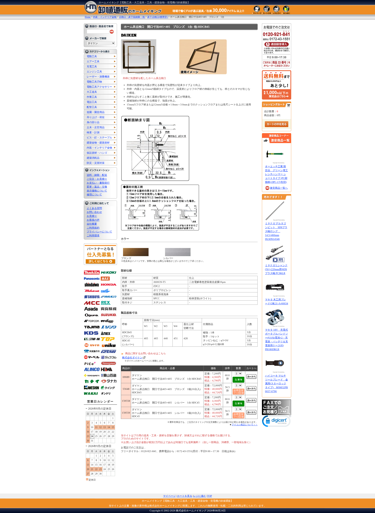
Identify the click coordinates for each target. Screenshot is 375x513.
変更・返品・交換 (97, 186)
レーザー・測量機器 (98, 76)
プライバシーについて (99, 231)
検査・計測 (93, 132)
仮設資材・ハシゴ (97, 152)
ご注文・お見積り (97, 178)
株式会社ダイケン (132, 357)
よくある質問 (94, 208)
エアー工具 (93, 61)
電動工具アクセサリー (99, 86)
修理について (94, 194)
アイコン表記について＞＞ (245, 424)
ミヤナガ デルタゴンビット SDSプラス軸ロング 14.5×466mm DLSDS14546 (276, 231)
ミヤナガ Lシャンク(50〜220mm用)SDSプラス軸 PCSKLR (276, 269)
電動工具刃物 (94, 81)
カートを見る (184, 495)
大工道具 (92, 91)
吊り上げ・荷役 (95, 117)
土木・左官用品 (95, 127)
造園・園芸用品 (95, 112)
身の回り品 (93, 122)
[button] (276, 422)
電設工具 (92, 102)
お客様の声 (93, 219)
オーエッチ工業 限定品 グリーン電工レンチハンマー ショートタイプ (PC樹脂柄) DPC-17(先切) (276, 174)
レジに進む (199, 495)
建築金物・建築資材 (98, 142)
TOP (209, 495)
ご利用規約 (93, 227)
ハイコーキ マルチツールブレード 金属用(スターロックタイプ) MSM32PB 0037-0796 (276, 383)
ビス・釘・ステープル (99, 137)
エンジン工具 (94, 71)
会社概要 (92, 223)
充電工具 (92, 66)
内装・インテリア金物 (99, 147)
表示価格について (97, 190)
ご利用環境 (93, 235)
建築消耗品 (93, 157)
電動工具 (92, 56)
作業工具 (92, 96)
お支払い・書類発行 (98, 182)
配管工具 (92, 107)
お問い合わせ (94, 212)
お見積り (92, 216)
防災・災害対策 (95, 162)
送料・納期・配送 (97, 175)
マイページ (169, 495)
